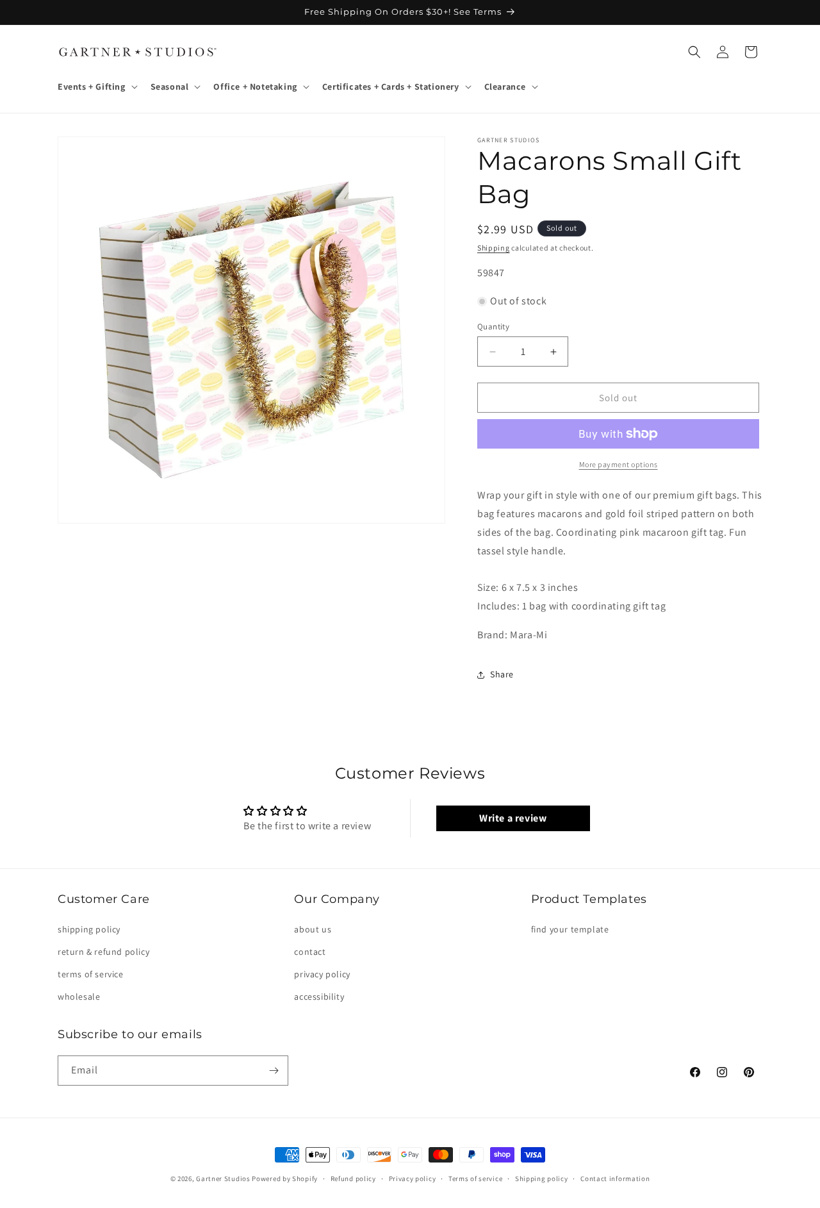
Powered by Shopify (285, 1178)
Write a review (512, 818)
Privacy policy (412, 1178)
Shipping (493, 247)
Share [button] (502, 674)
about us (312, 929)
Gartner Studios (223, 1178)
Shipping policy (541, 1178)
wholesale (79, 996)
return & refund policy (103, 951)
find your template (570, 929)
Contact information (615, 1178)
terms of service (91, 974)
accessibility (319, 996)
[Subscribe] (273, 1070)
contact (309, 951)
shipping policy (89, 929)
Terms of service (475, 1178)
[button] (96, 86)
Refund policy (353, 1178)
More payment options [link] (618, 464)
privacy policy (322, 974)
